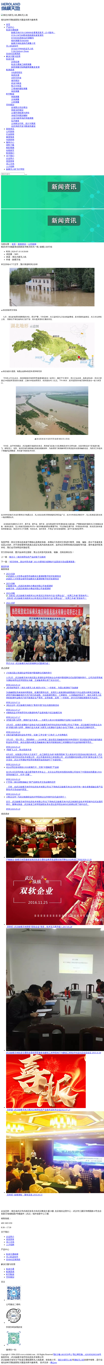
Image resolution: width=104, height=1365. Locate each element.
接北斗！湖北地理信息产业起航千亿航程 (27, 557)
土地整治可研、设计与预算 (23, 123)
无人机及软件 (12, 46)
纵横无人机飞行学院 (15, 169)
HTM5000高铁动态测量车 (22, 38)
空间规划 (10, 105)
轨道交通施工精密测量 (21, 64)
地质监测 (15, 75)
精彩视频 (10, 148)
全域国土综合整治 (19, 107)
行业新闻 (10, 134)
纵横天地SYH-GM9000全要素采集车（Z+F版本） (33, 32)
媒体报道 (10, 137)
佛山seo (53, 1362)
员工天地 (10, 164)
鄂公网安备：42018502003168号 (87, 1354)
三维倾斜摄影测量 (19, 88)
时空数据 (10, 94)
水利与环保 (16, 78)
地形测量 (15, 91)
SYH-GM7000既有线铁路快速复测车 (27, 35)
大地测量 (15, 99)
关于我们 (10, 156)
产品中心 (10, 27)
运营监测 (15, 62)
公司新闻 (10, 131)
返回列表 (5, 566)
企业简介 (10, 158)
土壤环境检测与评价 (20, 113)
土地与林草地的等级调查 (22, 118)
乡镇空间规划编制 (19, 115)
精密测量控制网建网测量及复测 (25, 67)
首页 (8, 24)
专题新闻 (10, 140)
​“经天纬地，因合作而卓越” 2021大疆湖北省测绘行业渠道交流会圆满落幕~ (42, 562)
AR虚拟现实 (16, 72)
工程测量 (15, 102)
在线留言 (10, 150)
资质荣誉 (10, 161)
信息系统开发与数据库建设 (23, 126)
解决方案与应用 (13, 56)
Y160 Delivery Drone (20, 51)
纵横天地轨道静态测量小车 (23, 43)
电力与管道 (16, 86)
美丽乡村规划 (17, 110)
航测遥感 (10, 70)
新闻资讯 (10, 129)
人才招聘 (10, 166)
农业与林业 (16, 83)
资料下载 (10, 145)
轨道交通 (10, 59)
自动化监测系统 (13, 54)
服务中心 (10, 142)
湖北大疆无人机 (65, 1360)
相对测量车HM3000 (20, 41)
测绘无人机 (79, 1360)
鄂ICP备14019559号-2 (62, 1354)
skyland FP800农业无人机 (22, 49)
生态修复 (15, 121)
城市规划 (15, 80)
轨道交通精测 (12, 30)
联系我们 (10, 153)
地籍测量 (15, 97)
